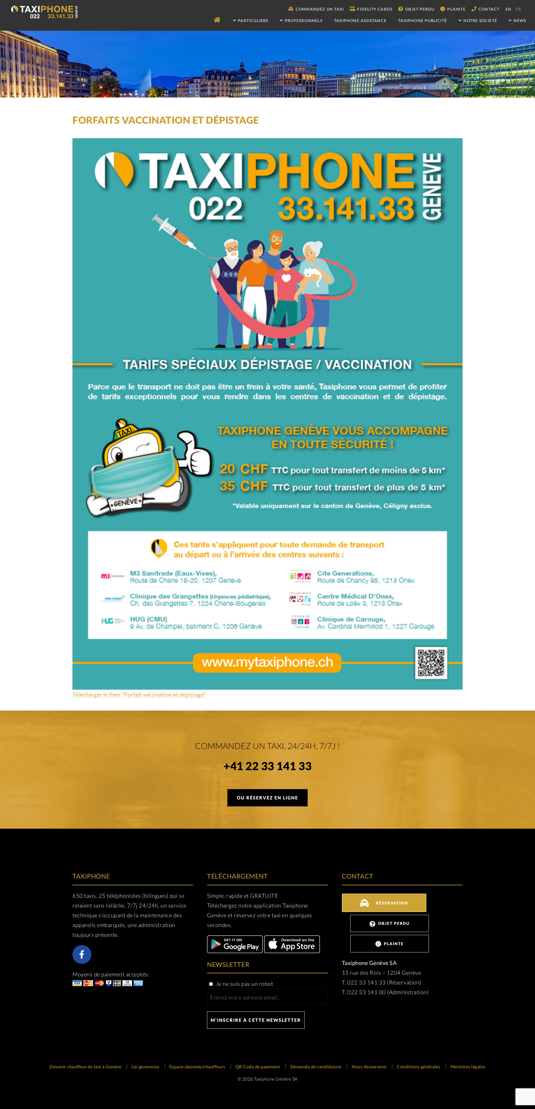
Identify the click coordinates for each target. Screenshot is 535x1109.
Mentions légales (468, 1066)
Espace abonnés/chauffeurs (197, 1066)
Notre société (479, 20)
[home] (217, 19)
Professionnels (303, 20)
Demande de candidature (316, 1066)
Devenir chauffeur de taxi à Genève (85, 1066)
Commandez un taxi (319, 9)
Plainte (456, 9)
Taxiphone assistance (360, 20)
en (508, 9)
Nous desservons (369, 1066)
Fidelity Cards (374, 9)
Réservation (391, 903)
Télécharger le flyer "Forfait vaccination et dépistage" (139, 694)
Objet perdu (419, 9)
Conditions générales (418, 1066)
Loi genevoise (145, 1066)
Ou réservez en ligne (267, 797)
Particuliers (252, 20)
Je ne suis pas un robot (244, 983)
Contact (488, 9)
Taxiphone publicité (422, 20)
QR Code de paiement (257, 1066)
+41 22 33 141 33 (267, 767)
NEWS (519, 20)
